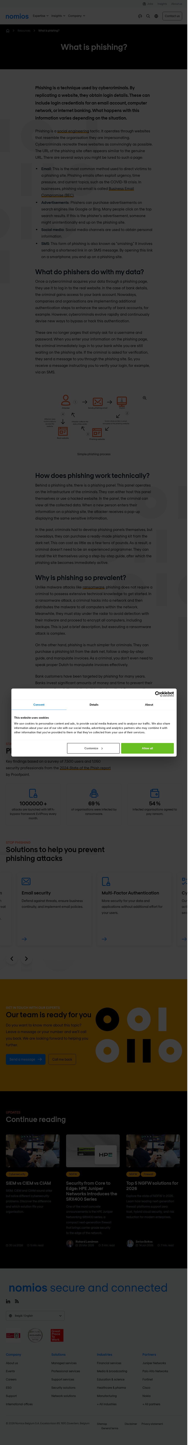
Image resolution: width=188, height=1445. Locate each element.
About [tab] (149, 704)
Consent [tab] (38, 704)
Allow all (147, 748)
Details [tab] (94, 704)
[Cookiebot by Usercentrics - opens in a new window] (158, 694)
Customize (91, 748)
